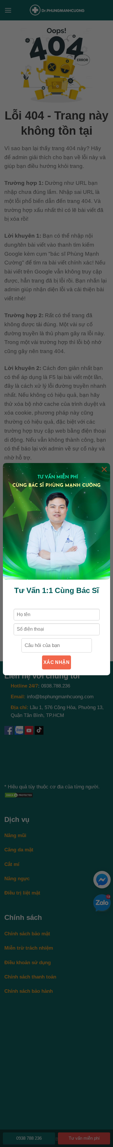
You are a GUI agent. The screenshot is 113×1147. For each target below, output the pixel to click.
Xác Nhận (56, 662)
